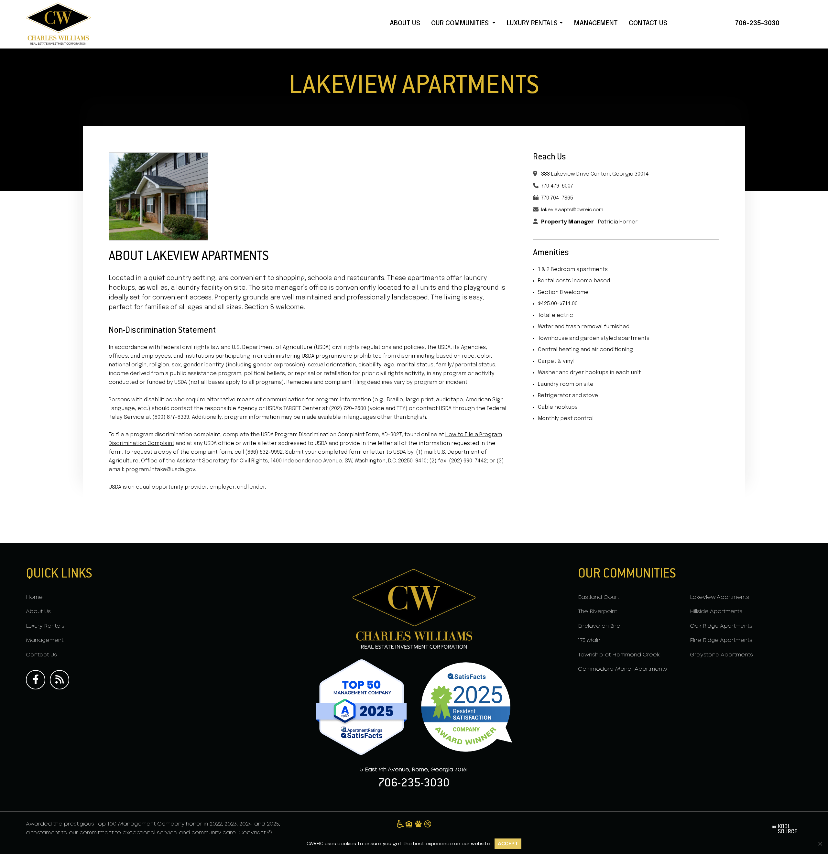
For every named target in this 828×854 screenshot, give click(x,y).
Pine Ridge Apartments (721, 640)
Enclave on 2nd (599, 626)
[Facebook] (37, 679)
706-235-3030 (757, 23)
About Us (405, 23)
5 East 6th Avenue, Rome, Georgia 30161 (414, 769)
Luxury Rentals (532, 23)
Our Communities (460, 23)
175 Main (589, 640)
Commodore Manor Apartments (622, 669)
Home (34, 597)
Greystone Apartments (721, 655)
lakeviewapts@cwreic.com (572, 209)
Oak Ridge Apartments (721, 626)
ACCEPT (508, 843)
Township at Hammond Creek (618, 655)
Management (596, 23)
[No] (820, 843)
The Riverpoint (597, 611)
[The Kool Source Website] (784, 829)
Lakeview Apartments (719, 597)
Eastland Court (598, 597)
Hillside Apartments (716, 611)
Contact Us (648, 23)
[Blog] (61, 679)
